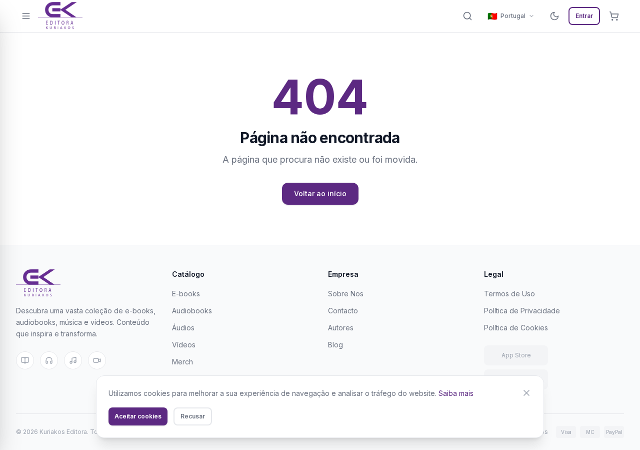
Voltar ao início (320, 193)
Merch (182, 361)
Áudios (183, 327)
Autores (341, 327)
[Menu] (26, 16)
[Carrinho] (614, 16)
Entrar (584, 16)
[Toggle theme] (554, 16)
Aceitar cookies (138, 416)
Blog (335, 344)
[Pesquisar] (468, 16)
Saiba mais (456, 393)
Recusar (192, 416)
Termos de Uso (509, 293)
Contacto (343, 310)
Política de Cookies (516, 327)
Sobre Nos (346, 293)
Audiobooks (192, 310)
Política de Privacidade (522, 310)
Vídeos (184, 344)
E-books (186, 293)
